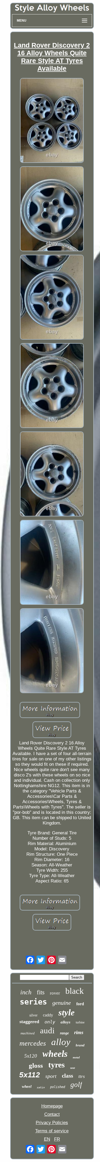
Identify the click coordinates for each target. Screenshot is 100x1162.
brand (80, 1045)
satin (41, 1087)
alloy (60, 1042)
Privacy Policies (52, 1122)
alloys (65, 1022)
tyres (56, 1064)
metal (76, 1057)
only (50, 1021)
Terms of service (52, 1130)
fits (41, 992)
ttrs (81, 1076)
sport (51, 1076)
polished (57, 1087)
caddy (48, 1015)
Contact (52, 1114)
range (64, 1033)
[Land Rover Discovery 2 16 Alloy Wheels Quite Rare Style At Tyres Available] (52, 121)
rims (78, 1032)
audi (47, 1030)
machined (28, 1033)
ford (80, 1004)
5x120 (30, 1056)
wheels (54, 1054)
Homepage (52, 1106)
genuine (61, 1002)
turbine (80, 1022)
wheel (26, 1086)
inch (25, 992)
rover (55, 993)
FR (57, 1139)
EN (47, 1139)
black (74, 991)
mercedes (32, 1043)
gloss (36, 1065)
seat (72, 1067)
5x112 (29, 1075)
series (33, 1001)
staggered (29, 1021)
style (66, 1012)
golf (76, 1085)
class (67, 1076)
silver (33, 1015)
